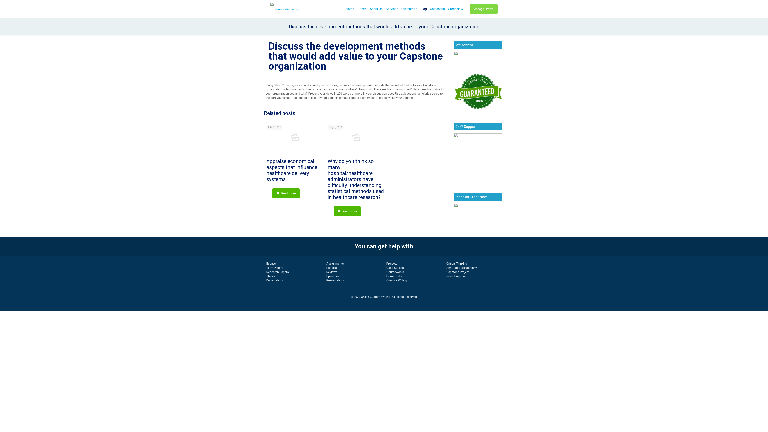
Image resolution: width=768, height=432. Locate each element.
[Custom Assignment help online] (285, 9)
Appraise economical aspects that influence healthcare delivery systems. (291, 170)
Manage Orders (484, 9)
